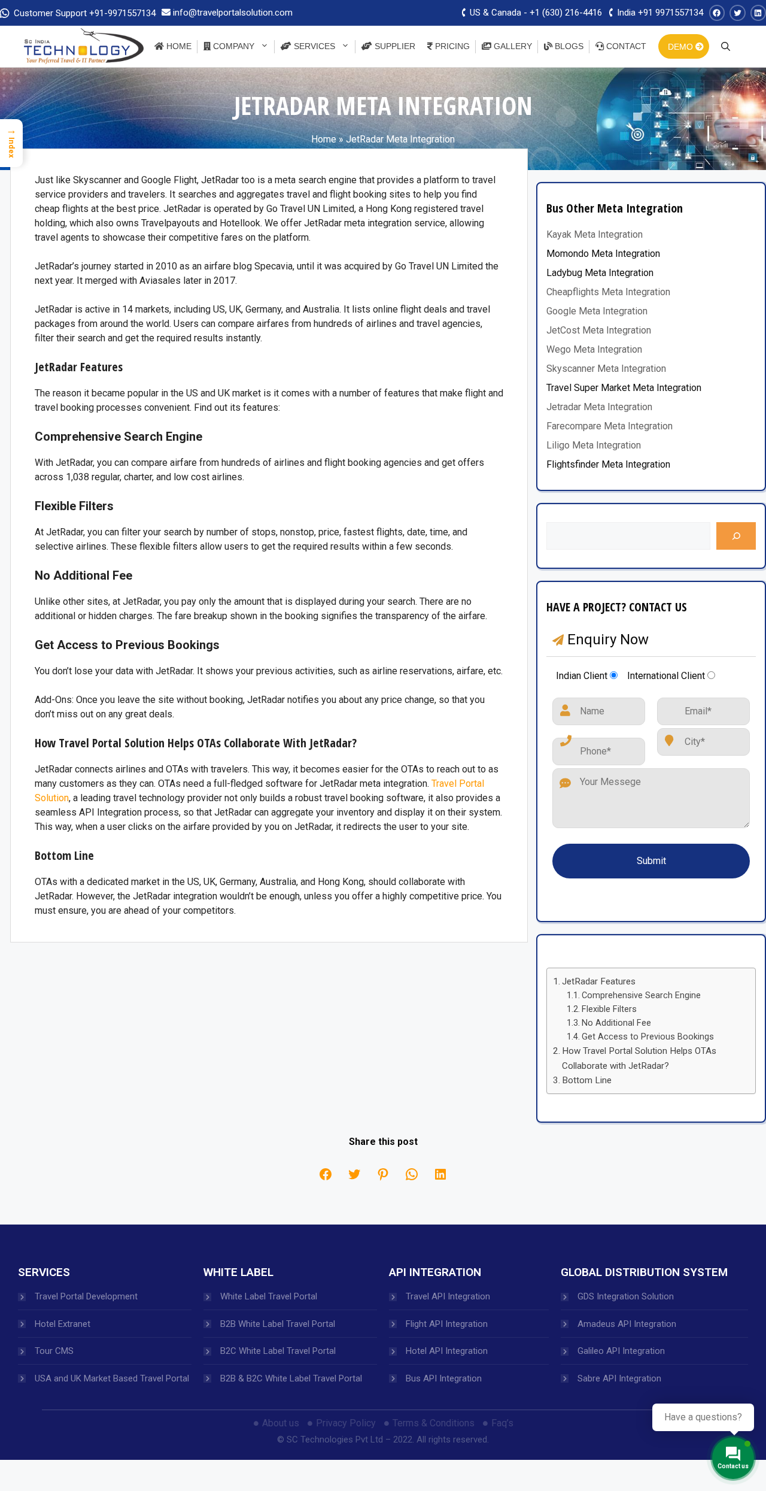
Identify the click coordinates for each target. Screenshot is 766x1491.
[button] (185, 363)
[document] (383, 745)
